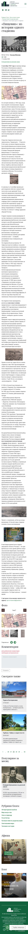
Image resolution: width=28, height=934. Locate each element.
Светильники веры (8, 823)
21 (11, 752)
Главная (4, 17)
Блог (8, 17)
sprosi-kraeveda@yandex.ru (14, 600)
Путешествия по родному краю (10, 19)
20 (8, 752)
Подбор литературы (18, 927)
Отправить (6, 670)
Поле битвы (6, 818)
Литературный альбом (9, 810)
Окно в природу (7, 815)
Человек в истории (8, 826)
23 (16, 752)
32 (24, 752)
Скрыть (25, 924)
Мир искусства (7, 812)
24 (19, 752)
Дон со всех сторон (15, 17)
